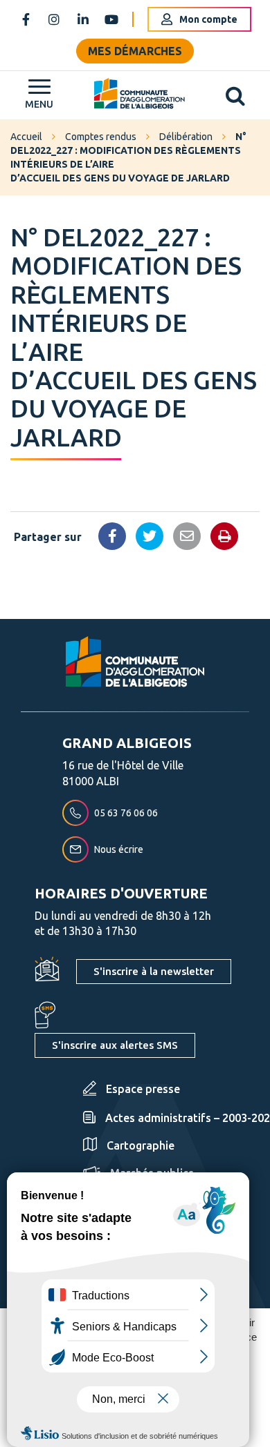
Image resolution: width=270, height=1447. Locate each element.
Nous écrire (118, 849)
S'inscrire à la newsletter (153, 971)
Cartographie (140, 1145)
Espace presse (143, 1089)
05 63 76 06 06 (126, 812)
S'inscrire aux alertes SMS (115, 1045)
